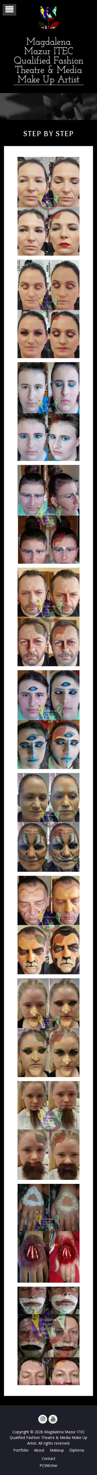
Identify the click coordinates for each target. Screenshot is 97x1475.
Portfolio (21, 1450)
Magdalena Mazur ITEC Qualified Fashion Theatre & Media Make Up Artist (49, 61)
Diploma (76, 1450)
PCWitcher (49, 1465)
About (39, 1450)
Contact (49, 1458)
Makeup (57, 1450)
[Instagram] (42, 1419)
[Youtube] (52, 1419)
